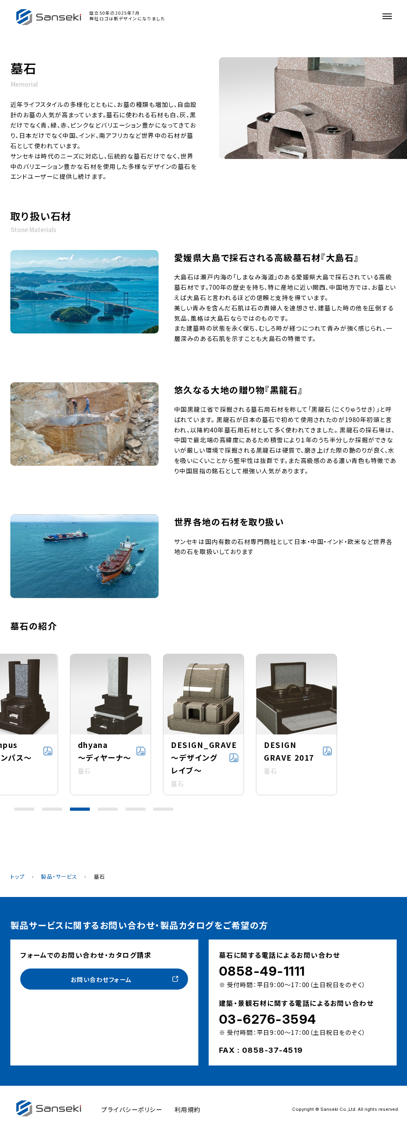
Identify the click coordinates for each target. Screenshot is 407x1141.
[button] (24, 809)
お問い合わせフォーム (101, 979)
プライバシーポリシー (131, 1109)
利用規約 (187, 1109)
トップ (17, 876)
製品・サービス (59, 876)
